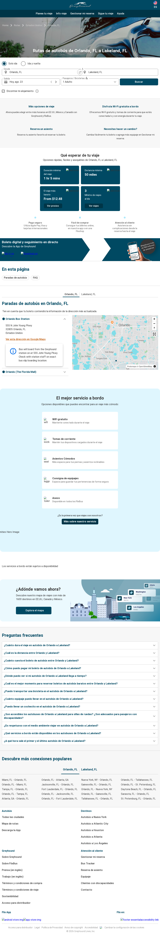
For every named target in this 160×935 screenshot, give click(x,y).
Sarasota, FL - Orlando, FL (135, 793)
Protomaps (131, 366)
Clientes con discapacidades (97, 883)
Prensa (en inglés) (12, 870)
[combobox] (44, 72)
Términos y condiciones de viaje (20, 889)
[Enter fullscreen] (154, 334)
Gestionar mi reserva (93, 856)
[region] (115, 342)
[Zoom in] (154, 319)
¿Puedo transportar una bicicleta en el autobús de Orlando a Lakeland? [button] (45, 691)
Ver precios (53, 206)
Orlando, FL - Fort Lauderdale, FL (60, 798)
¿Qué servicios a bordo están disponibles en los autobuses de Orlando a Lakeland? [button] (52, 733)
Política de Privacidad (52, 927)
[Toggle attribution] (155, 366)
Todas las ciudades (13, 817)
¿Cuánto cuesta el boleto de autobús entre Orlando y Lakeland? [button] (41, 660)
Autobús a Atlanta (91, 836)
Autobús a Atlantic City (94, 823)
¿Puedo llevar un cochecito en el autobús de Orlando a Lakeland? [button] (42, 706)
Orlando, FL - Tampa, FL (15, 793)
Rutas (17, 25)
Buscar (139, 81)
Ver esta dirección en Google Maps (26, 339)
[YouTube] (118, 919)
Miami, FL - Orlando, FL (14, 779)
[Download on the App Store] (32, 920)
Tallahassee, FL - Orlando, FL (97, 798)
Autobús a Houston (92, 830)
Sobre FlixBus (10, 863)
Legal (37, 927)
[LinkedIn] (119, 919)
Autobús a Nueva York (93, 817)
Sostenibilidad (10, 896)
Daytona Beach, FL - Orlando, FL (138, 789)
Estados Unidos (34, 25)
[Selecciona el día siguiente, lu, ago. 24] (56, 82)
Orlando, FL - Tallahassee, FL (136, 779)
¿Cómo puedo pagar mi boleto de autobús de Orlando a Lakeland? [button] (42, 668)
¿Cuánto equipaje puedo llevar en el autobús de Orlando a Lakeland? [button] (43, 698)
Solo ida (12, 63)
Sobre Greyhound (12, 856)
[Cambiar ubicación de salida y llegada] (80, 72)
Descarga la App (11, 830)
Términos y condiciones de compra (22, 883)
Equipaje (85, 876)
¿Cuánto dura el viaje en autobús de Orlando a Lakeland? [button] (37, 645)
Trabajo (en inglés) (12, 876)
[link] (80, 600)
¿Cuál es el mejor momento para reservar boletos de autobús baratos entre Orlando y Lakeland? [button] (61, 683)
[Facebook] (117, 919)
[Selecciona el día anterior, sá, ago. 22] (51, 82)
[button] (35, 319)
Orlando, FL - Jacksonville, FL (58, 793)
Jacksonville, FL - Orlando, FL (58, 784)
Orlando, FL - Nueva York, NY (96, 789)
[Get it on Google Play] (12, 920)
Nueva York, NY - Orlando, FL (96, 779)
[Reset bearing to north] (154, 328)
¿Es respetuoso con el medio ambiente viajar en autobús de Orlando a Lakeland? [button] (51, 725)
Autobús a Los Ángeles (94, 843)
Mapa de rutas (10, 823)
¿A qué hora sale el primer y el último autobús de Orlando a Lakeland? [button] (44, 740)
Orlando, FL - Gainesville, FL (96, 793)
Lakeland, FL (88, 294)
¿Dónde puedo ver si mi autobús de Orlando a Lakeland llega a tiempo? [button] (45, 675)
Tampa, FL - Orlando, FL (15, 789)
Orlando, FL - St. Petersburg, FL (138, 784)
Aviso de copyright (74, 927)
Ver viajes (94, 206)
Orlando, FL (54, 25)
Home (5, 25)
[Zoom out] (154, 323)
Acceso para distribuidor (16, 902)
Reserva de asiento (92, 870)
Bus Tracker (88, 863)
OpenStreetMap (145, 366)
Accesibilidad (91, 927)
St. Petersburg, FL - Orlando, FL (138, 798)
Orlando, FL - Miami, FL (14, 784)
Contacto (86, 889)
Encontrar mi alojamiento (20, 91)
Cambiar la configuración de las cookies (124, 927)
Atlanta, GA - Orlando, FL (15, 798)
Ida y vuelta (34, 63)
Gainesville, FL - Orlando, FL (96, 784)
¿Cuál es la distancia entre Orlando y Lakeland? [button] (31, 652)
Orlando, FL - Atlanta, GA (55, 779)
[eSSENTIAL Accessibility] (140, 919)
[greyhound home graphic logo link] (80, 5)
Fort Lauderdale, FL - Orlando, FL (60, 789)
